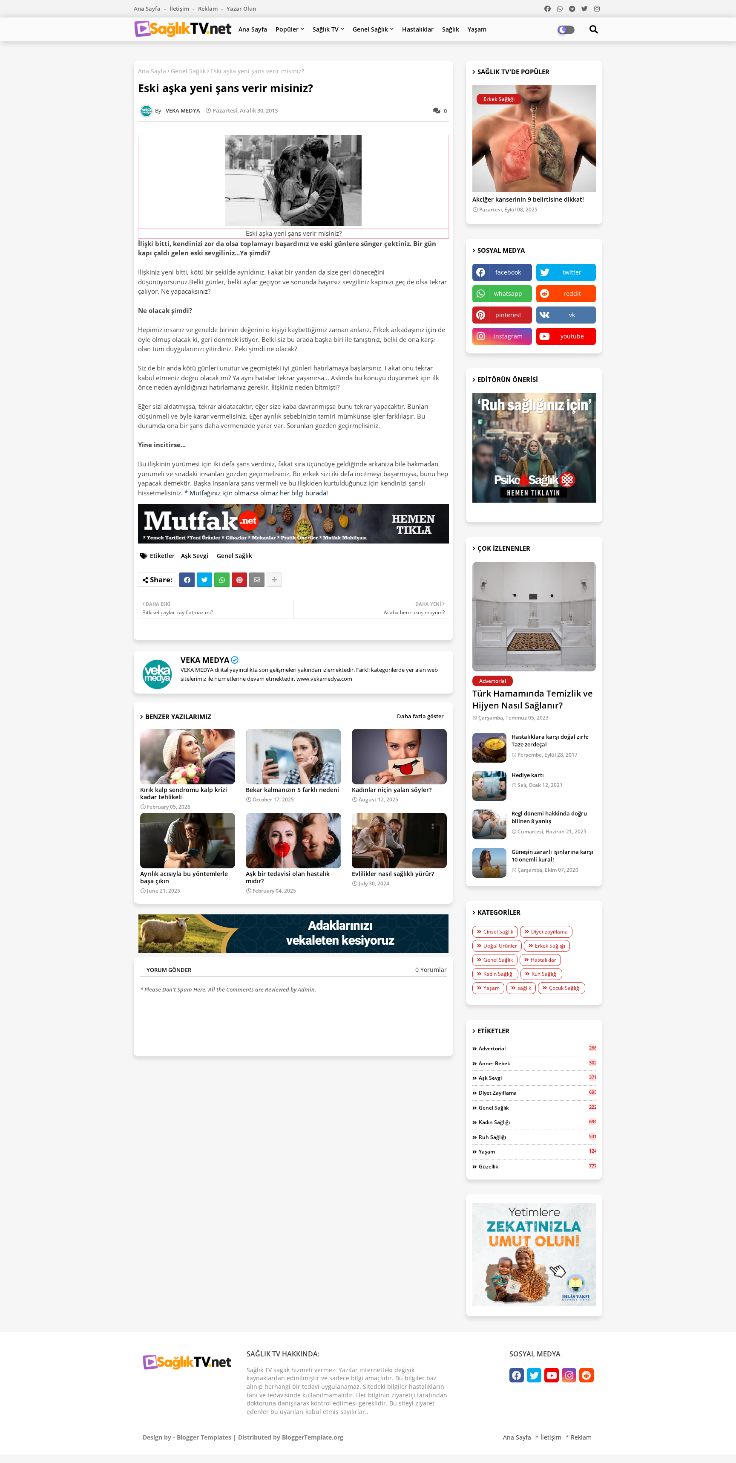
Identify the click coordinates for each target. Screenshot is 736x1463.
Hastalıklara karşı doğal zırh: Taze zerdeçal (550, 740)
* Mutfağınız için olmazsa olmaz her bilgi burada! (256, 493)
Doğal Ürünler (500, 945)
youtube (572, 336)
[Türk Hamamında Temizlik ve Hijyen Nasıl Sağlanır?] (534, 616)
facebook (508, 272)
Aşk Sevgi (194, 556)
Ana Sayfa (148, 8)
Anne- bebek (537, 1063)
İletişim (180, 8)
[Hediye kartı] (489, 786)
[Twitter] (204, 579)
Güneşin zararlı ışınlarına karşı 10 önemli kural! (552, 855)
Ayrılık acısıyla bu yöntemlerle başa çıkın (184, 877)
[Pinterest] (239, 579)
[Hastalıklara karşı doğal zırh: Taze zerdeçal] (489, 748)
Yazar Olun (241, 8)
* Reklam (579, 1437)
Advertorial (537, 1048)
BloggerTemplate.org (312, 1437)
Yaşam (477, 29)
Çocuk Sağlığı (565, 988)
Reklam (208, 8)
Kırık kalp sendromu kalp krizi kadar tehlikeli (183, 793)
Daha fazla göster (420, 716)
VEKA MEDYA (205, 660)
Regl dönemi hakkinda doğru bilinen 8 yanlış (549, 817)
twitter (572, 272)
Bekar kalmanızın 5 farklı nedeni (292, 789)
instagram (508, 336)
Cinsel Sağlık (498, 931)
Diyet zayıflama (549, 931)
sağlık (524, 988)
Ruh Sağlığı (545, 973)
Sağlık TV (326, 29)
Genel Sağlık (370, 29)
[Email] (256, 579)
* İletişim (548, 1437)
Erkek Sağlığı (550, 945)
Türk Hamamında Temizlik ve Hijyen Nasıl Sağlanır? (532, 699)
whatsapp (508, 293)
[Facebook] (187, 579)
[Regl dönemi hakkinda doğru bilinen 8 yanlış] (489, 824)
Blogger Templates (204, 1437)
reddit (572, 293)
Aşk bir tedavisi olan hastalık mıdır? (288, 877)
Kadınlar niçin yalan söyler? (391, 789)
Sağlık (450, 29)
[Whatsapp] (222, 579)
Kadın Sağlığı (498, 973)
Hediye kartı (528, 775)
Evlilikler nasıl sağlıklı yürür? (393, 873)
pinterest (508, 315)
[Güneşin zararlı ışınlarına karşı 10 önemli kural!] (489, 863)
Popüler (287, 29)
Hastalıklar (418, 29)
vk (572, 315)
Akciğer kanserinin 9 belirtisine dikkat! (528, 199)
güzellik (537, 1166)
